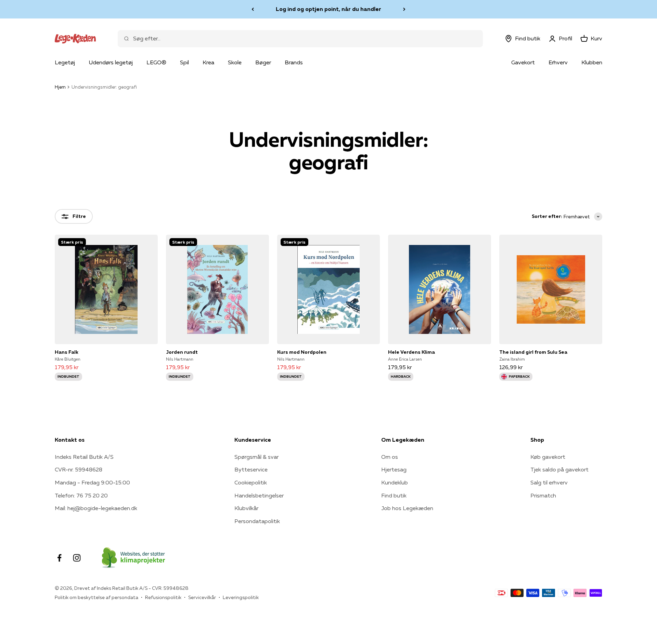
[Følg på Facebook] (59, 557)
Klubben (591, 62)
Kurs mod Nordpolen (301, 352)
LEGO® (156, 62)
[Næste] (404, 9)
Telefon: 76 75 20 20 (81, 495)
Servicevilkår (202, 597)
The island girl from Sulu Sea (533, 352)
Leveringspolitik (241, 597)
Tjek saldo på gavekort (559, 469)
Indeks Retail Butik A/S (84, 456)
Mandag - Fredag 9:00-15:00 (92, 482)
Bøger (263, 62)
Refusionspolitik (163, 597)
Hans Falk (66, 352)
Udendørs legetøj (111, 62)
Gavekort (523, 62)
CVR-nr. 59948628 (78, 469)
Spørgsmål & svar (256, 456)
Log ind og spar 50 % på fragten (328, 8)
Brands (294, 62)
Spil (184, 62)
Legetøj (65, 62)
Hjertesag (394, 469)
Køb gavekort (547, 456)
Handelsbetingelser (259, 495)
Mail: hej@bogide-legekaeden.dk (96, 508)
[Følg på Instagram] (76, 557)
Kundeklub (394, 482)
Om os (389, 456)
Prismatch (543, 495)
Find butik (394, 495)
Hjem (60, 87)
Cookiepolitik (250, 482)
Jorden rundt (182, 352)
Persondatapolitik (257, 521)
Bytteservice (251, 469)
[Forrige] (253, 9)
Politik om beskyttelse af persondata (96, 597)
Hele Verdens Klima (411, 352)
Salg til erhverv (549, 482)
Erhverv (558, 62)
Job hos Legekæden (407, 508)
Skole (235, 62)
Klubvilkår (246, 508)
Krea (208, 62)
